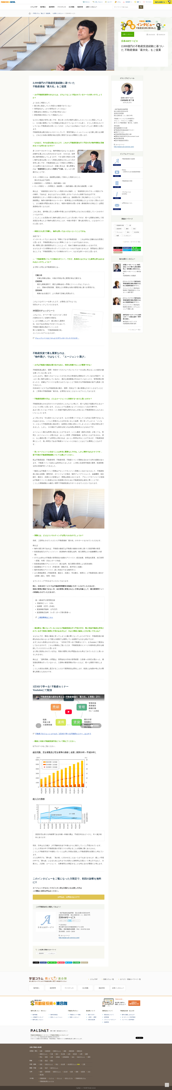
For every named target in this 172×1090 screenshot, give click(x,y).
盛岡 (89, 1057)
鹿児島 (42, 1074)
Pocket (61, 963)
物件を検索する (160, 2)
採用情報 (106, 1017)
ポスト (36, 963)
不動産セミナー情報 (75, 1014)
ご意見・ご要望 (92, 1017)
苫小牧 (63, 1054)
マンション (120, 232)
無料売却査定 (54, 1014)
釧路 (46, 1057)
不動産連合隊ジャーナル (47, 1081)
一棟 (129, 225)
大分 (89, 1071)
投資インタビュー (74, 1017)
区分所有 (136, 232)
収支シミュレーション (56, 1017)
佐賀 (71, 1071)
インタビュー (51, 953)
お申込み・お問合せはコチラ (69, 897)
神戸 (46, 1068)
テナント (59, 1078)
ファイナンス (61, 7)
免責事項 (106, 1022)
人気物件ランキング (38, 1017)
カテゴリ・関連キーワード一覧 (130, 979)
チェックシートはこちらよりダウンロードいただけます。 (57, 338)
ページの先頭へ (167, 1085)
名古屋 (63, 1064)
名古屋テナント (72, 1064)
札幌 (41, 1051)
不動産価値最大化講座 (128, 159)
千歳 (51, 1054)
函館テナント (43, 1054)
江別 (69, 1054)
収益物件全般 (120, 225)
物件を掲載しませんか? (128, 1014)
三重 (84, 1064)
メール (84, 963)
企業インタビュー (91, 7)
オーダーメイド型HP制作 (128, 1017)
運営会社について (109, 1014)
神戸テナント (54, 1068)
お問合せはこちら (127, 203)
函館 (65, 1051)
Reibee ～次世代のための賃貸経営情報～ (131, 171)
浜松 (41, 1064)
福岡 (41, 1071)
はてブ (68, 963)
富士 (57, 1064)
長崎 (77, 1071)
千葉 (41, 1060)
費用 (127, 228)
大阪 (41, 1068)
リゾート (51, 1078)
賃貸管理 (51, 7)
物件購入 (43, 7)
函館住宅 (79, 1051)
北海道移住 (66, 1057)
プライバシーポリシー (110, 1019)
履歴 (138, 2)
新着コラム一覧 (108, 979)
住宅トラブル (69, 1078)
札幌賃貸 (47, 1051)
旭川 (57, 1054)
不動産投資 (43, 1078)
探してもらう (99, 2)
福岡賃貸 (47, 1071)
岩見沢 (75, 1054)
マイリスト (149, 2)
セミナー (110, 2)
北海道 (58, 1057)
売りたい (87, 2)
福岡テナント (57, 1071)
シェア (43, 963)
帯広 (41, 1057)
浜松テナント (49, 1064)
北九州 (65, 1071)
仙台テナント (81, 1057)
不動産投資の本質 (127, 181)
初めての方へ (91, 1014)
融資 (118, 235)
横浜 (51, 1060)
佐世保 (83, 1071)
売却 (134, 228)
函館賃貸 (71, 1051)
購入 (128, 232)
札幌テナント (57, 1051)
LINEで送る (52, 963)
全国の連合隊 (91, 1019)
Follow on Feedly (76, 963)
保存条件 (128, 2)
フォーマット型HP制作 (128, 1019)
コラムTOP (33, 7)
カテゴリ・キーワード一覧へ (132, 242)
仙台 (73, 1057)
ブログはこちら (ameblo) (126, 193)
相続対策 (80, 7)
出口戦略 (71, 7)
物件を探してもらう (38, 1019)
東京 (46, 1060)
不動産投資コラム (80, 1078)
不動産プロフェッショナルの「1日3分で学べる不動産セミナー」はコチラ (63, 734)
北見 (51, 1057)
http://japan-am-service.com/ (69, 937)
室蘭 (86, 1054)
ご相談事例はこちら (45, 617)
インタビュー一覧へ (135, 329)
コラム (119, 2)
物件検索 (35, 1014)
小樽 (81, 1054)
